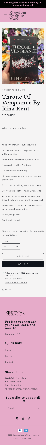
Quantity (5, 241)
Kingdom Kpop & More (21, 435)
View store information (16, 282)
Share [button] (8, 289)
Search (8, 356)
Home (8, 350)
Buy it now (23, 264)
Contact (9, 362)
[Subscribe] (38, 408)
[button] (5, 16)
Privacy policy (27, 438)
